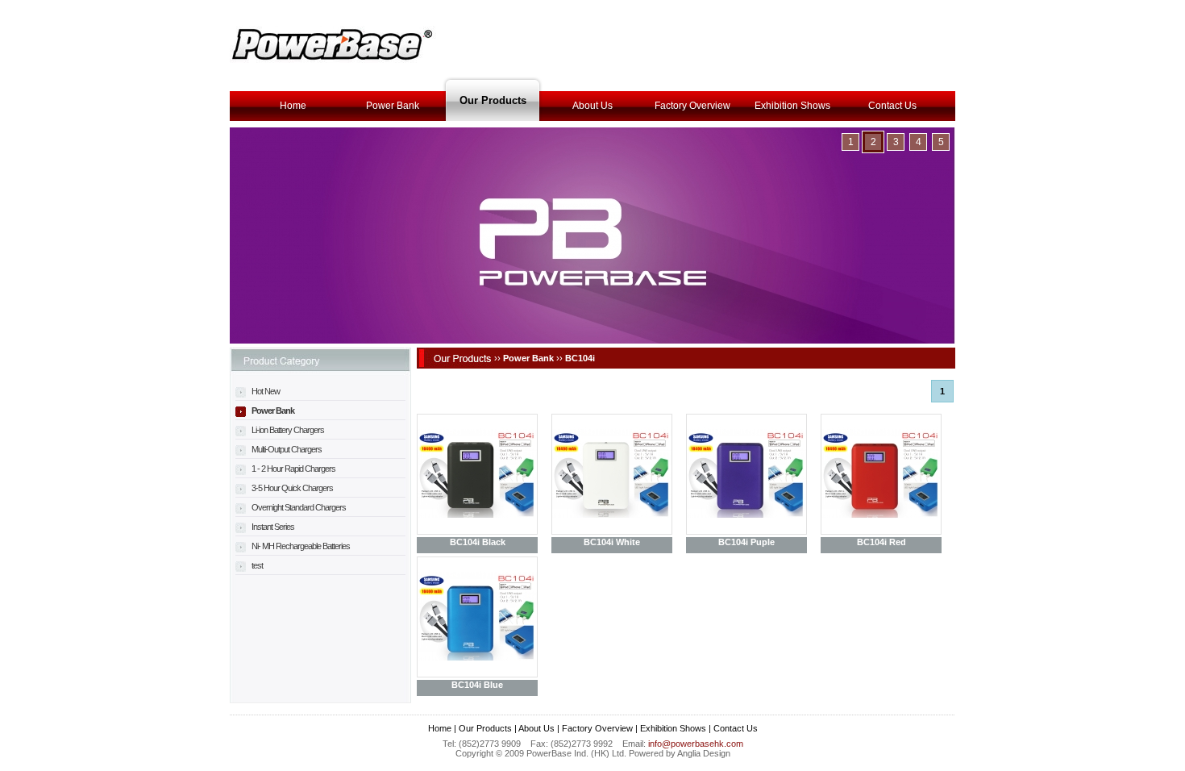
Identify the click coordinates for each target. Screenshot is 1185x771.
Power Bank (392, 105)
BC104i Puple (746, 542)
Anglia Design (703, 753)
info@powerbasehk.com (695, 743)
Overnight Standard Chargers (298, 507)
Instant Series (272, 526)
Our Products (492, 100)
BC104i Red (881, 542)
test (256, 565)
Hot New (265, 391)
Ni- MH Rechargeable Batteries (300, 546)
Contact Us (892, 105)
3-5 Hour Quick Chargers (291, 488)
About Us (592, 105)
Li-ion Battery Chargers (287, 430)
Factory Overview (692, 105)
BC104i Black (477, 542)
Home (293, 105)
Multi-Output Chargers (286, 449)
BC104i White (612, 542)
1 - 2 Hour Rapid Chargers (292, 468)
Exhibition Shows (792, 105)
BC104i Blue (477, 685)
